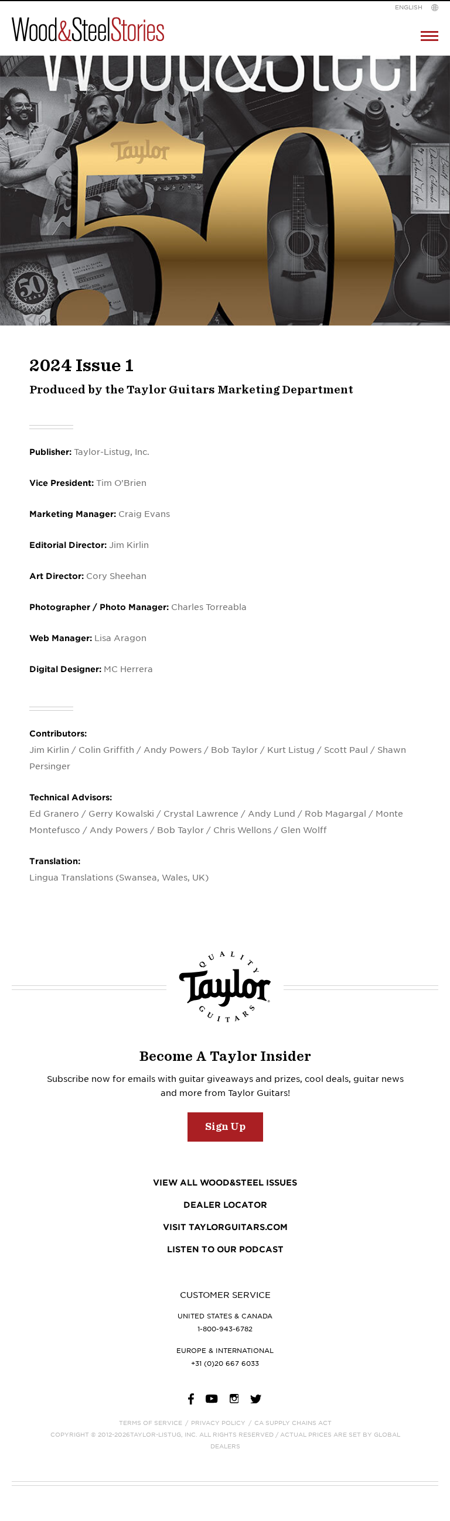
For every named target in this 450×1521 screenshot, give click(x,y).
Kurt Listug (291, 750)
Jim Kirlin (49, 750)
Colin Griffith (106, 750)
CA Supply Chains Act (293, 1422)
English (408, 7)
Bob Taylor (234, 750)
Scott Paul (346, 750)
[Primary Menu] (429, 36)
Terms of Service (150, 1422)
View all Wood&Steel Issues (225, 1182)
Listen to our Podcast (225, 1249)
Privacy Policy (218, 1422)
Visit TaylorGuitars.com (225, 1227)
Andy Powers (173, 750)
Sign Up (225, 1126)
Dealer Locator (225, 1205)
